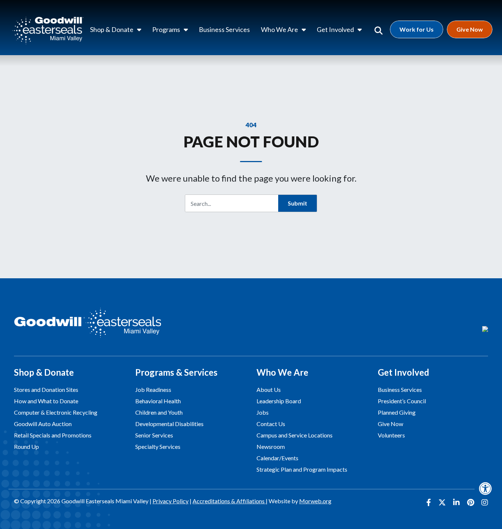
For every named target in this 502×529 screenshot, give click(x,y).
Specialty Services (157, 446)
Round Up (26, 446)
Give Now (469, 29)
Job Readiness (153, 389)
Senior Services (154, 435)
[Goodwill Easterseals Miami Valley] (48, 29)
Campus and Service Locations (295, 435)
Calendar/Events (277, 457)
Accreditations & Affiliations (229, 500)
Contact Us (271, 423)
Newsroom (271, 446)
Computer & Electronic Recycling (55, 412)
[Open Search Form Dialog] (378, 30)
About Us (269, 389)
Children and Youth (159, 412)
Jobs (263, 412)
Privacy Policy (171, 500)
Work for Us (416, 29)
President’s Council (402, 400)
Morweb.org (315, 500)
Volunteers (391, 435)
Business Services (400, 389)
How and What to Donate (46, 400)
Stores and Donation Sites (46, 389)
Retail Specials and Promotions (53, 435)
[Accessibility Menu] (485, 489)
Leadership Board (279, 400)
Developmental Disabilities (169, 423)
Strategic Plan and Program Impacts (302, 469)
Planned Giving (397, 412)
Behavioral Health (158, 400)
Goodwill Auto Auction (43, 423)
